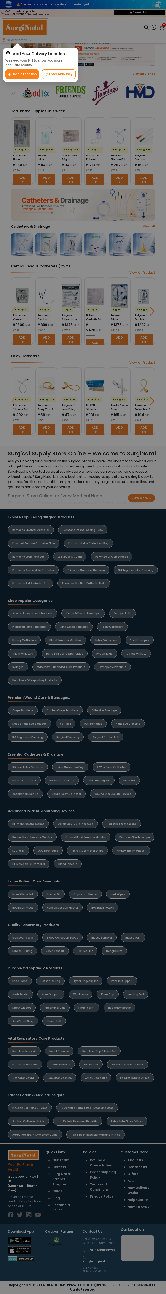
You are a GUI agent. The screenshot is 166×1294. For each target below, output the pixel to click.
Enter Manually (60, 74)
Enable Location (24, 74)
